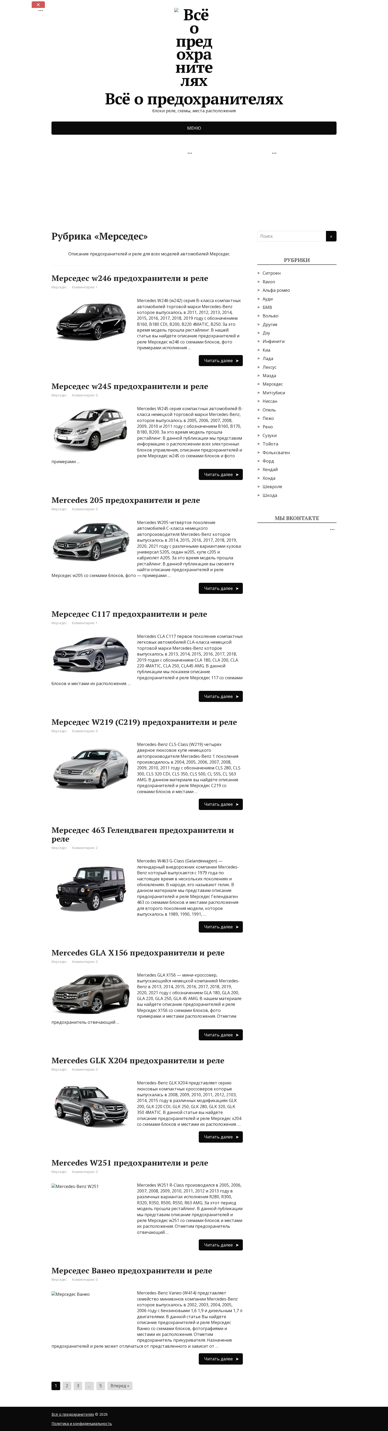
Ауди (268, 299)
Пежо (268, 418)
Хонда (269, 478)
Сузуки (270, 435)
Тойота (270, 444)
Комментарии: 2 (85, 848)
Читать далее (218, 360)
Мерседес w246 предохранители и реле (129, 278)
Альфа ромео (276, 290)
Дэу (266, 333)
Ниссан (270, 401)
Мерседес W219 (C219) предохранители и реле (144, 722)
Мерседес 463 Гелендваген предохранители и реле (142, 834)
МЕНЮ (194, 128)
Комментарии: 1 (85, 287)
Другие (270, 324)
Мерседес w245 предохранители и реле (129, 386)
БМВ (267, 307)
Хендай (270, 469)
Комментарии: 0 (85, 395)
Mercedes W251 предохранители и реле (129, 1162)
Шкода (270, 495)
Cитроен (272, 273)
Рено (268, 427)
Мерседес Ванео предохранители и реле (131, 1270)
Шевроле (272, 486)
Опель (269, 410)
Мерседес (59, 287)
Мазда (269, 376)
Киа (266, 350)
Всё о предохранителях (194, 96)
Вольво (270, 316)
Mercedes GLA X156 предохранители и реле (138, 952)
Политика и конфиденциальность (81, 1423)
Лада (268, 358)
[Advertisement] (91, 190)
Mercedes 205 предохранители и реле (125, 500)
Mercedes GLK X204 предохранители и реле (137, 1060)
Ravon (269, 282)
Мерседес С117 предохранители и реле (129, 614)
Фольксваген (276, 452)
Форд (268, 461)
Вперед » (120, 1386)
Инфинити (274, 341)
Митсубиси (274, 393)
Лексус (269, 367)
